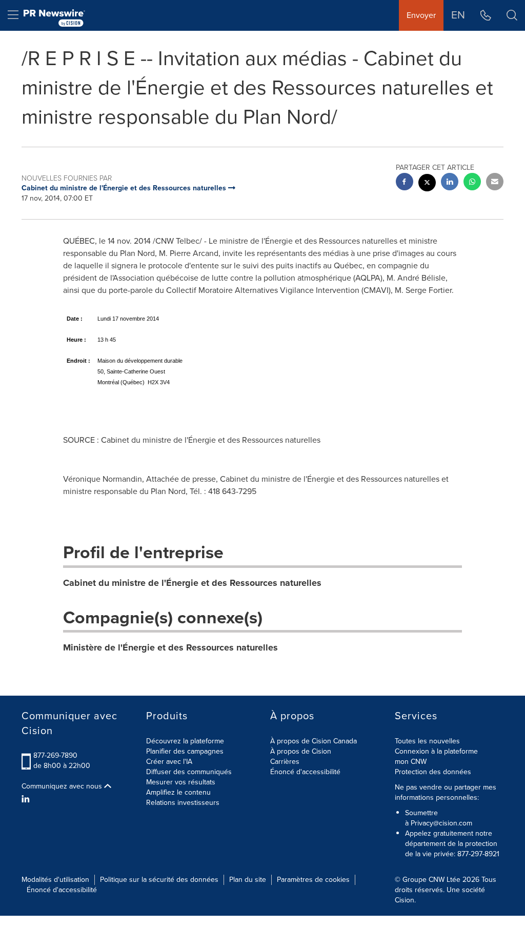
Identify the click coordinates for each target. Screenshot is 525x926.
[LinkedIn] (27, 799)
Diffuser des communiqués (189, 771)
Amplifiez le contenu (178, 792)
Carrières (284, 761)
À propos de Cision (300, 751)
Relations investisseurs (182, 802)
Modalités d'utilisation (55, 879)
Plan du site (247, 879)
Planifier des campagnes (185, 751)
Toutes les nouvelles (427, 741)
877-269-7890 (55, 755)
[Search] (512, 15)
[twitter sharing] (427, 184)
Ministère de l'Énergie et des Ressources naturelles (170, 647)
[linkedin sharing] (449, 183)
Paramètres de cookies (313, 879)
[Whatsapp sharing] (472, 183)
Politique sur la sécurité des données (159, 879)
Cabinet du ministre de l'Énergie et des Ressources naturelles (192, 582)
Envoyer (421, 15)
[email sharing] (494, 183)
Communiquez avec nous (63, 786)
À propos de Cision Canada (313, 741)
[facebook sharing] (404, 183)
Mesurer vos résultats (180, 782)
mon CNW (411, 761)
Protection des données (433, 771)
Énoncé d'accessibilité (305, 771)
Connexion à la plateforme (436, 751)
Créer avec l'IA (169, 761)
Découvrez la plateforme (185, 741)
